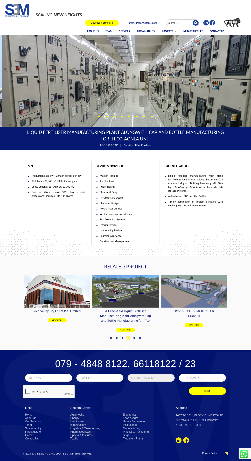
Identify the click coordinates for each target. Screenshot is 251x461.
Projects (167, 31)
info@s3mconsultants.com (142, 23)
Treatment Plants (133, 438)
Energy (74, 418)
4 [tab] (128, 338)
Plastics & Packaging (136, 431)
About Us (93, 31)
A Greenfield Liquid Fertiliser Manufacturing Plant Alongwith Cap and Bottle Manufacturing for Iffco (57, 316)
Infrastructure (193, 31)
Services (124, 31)
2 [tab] (117, 338)
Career (29, 435)
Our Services (33, 421)
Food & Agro (130, 418)
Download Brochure (102, 23)
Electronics (129, 414)
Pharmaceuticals (80, 431)
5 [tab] (134, 338)
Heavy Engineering (134, 421)
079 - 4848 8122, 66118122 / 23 (125, 363)
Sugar (126, 435)
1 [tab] (111, 338)
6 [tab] (140, 338)
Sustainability (146, 31)
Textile (74, 438)
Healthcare (77, 421)
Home (28, 414)
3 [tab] (123, 338)
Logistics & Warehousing (85, 428)
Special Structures (81, 435)
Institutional (130, 424)
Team (109, 31)
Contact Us (217, 31)
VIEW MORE (57, 330)
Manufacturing (131, 428)
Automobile (77, 414)
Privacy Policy (209, 453)
